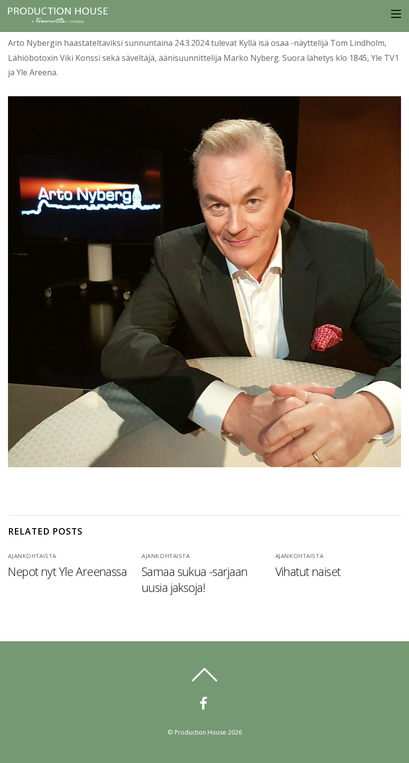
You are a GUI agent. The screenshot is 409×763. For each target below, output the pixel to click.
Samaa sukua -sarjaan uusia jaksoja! (194, 579)
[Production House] (58, 20)
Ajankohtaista (32, 556)
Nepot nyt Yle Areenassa (67, 571)
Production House (200, 732)
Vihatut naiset (308, 571)
